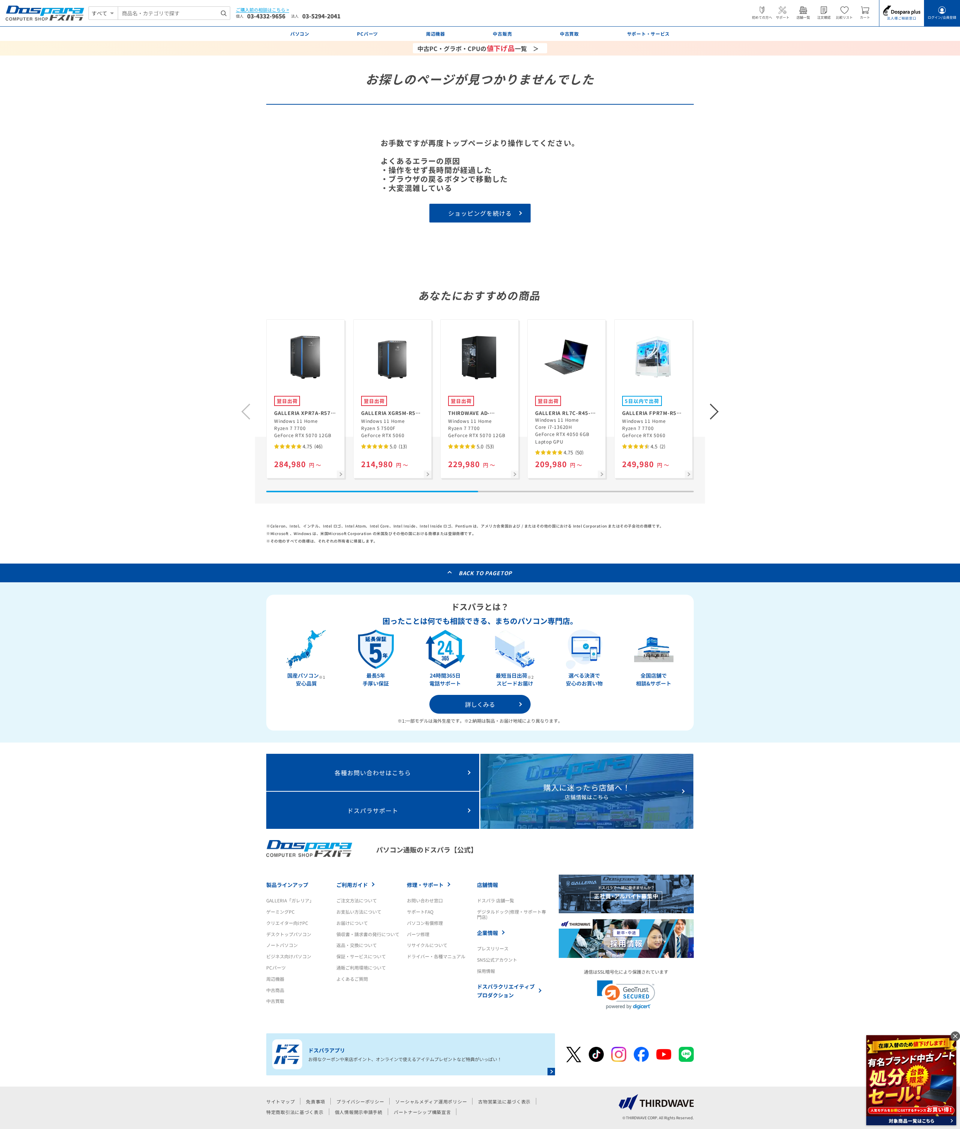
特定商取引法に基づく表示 (295, 1112)
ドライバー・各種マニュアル (436, 956)
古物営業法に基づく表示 (504, 1101)
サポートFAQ (420, 911)
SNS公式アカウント (497, 959)
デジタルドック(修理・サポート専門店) (511, 914)
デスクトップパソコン (288, 934)
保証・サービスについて (361, 956)
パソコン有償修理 (425, 923)
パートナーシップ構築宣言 (422, 1112)
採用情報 (486, 971)
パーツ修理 (418, 934)
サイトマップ (280, 1101)
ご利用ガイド (352, 884)
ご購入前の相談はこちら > (262, 10)
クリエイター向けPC (287, 923)
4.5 (657, 446)
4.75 (312, 446)
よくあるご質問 (352, 979)
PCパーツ (276, 967)
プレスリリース (492, 948)
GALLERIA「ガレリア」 (290, 900)
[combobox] (174, 13)
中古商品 (275, 990)
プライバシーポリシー (360, 1101)
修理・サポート (425, 884)
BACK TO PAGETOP (485, 573)
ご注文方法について (356, 900)
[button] (714, 412)
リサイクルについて (427, 945)
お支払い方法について (358, 911)
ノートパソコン (282, 945)
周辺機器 (275, 979)
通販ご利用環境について (361, 967)
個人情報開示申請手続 (358, 1112)
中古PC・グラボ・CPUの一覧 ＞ (478, 48)
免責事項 (315, 1101)
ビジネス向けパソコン (288, 956)
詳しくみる (480, 704)
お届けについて (352, 923)
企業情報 (487, 933)
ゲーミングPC (280, 911)
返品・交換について (356, 945)
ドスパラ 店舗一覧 (495, 900)
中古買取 (275, 1001)
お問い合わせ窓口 (425, 900)
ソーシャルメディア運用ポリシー (431, 1101)
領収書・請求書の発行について (367, 934)
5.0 (397, 446)
